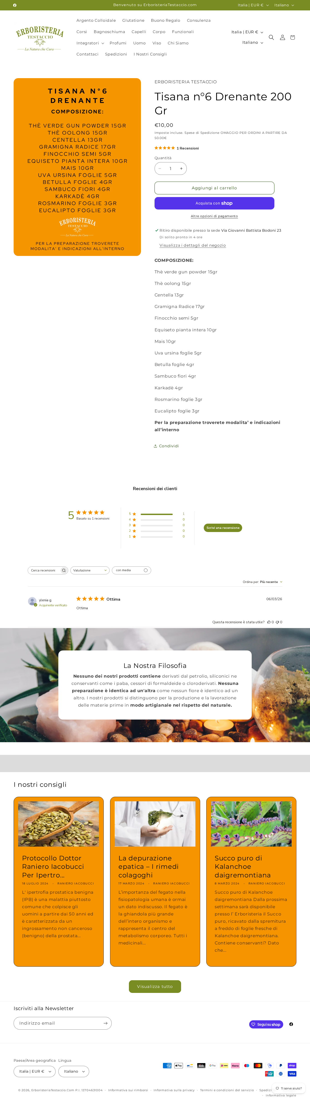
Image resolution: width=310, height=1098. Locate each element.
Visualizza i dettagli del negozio (193, 245)
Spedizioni (268, 1090)
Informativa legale (281, 1095)
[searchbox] (44, 570)
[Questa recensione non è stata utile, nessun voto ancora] (277, 622)
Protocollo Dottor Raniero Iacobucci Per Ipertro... (53, 866)
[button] (89, 43)
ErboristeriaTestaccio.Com (52, 1090)
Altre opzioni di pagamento (214, 216)
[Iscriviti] (105, 1023)
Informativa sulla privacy (174, 1090)
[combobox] (90, 570)
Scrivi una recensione (223, 528)
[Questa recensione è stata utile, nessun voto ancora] (269, 622)
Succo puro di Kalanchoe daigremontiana (243, 866)
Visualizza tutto (155, 986)
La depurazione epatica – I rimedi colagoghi (148, 866)
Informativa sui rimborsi (128, 1090)
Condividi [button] (169, 446)
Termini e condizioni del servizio (227, 1090)
